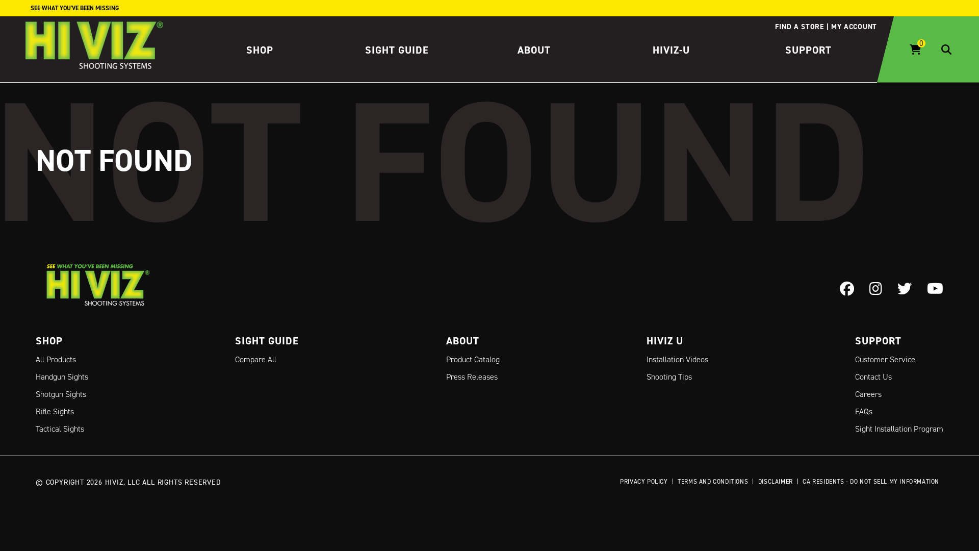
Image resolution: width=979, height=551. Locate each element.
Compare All (255, 359)
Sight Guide (397, 50)
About (534, 50)
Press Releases (472, 377)
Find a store (799, 26)
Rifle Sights (55, 411)
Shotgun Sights (61, 394)
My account (854, 26)
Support (808, 50)
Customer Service (885, 359)
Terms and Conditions (713, 481)
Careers (868, 394)
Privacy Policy (643, 481)
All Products (56, 359)
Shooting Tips (669, 377)
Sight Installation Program (899, 429)
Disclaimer (775, 481)
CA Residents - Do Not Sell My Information (871, 481)
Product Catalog (473, 359)
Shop (259, 50)
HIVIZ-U (671, 50)
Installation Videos (677, 359)
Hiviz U (665, 340)
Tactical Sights (60, 429)
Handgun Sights (62, 377)
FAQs (863, 411)
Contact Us (873, 377)
